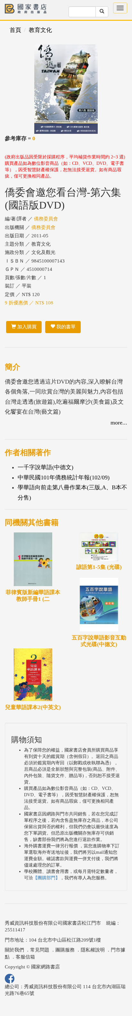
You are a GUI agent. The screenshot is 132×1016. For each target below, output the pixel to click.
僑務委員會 (46, 218)
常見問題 (39, 949)
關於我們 (14, 949)
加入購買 (26, 326)
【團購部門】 (46, 877)
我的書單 (65, 326)
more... (119, 422)
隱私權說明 (93, 949)
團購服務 (65, 949)
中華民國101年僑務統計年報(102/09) (64, 477)
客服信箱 (25, 956)
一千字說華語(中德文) (45, 467)
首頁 (15, 30)
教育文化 (40, 30)
